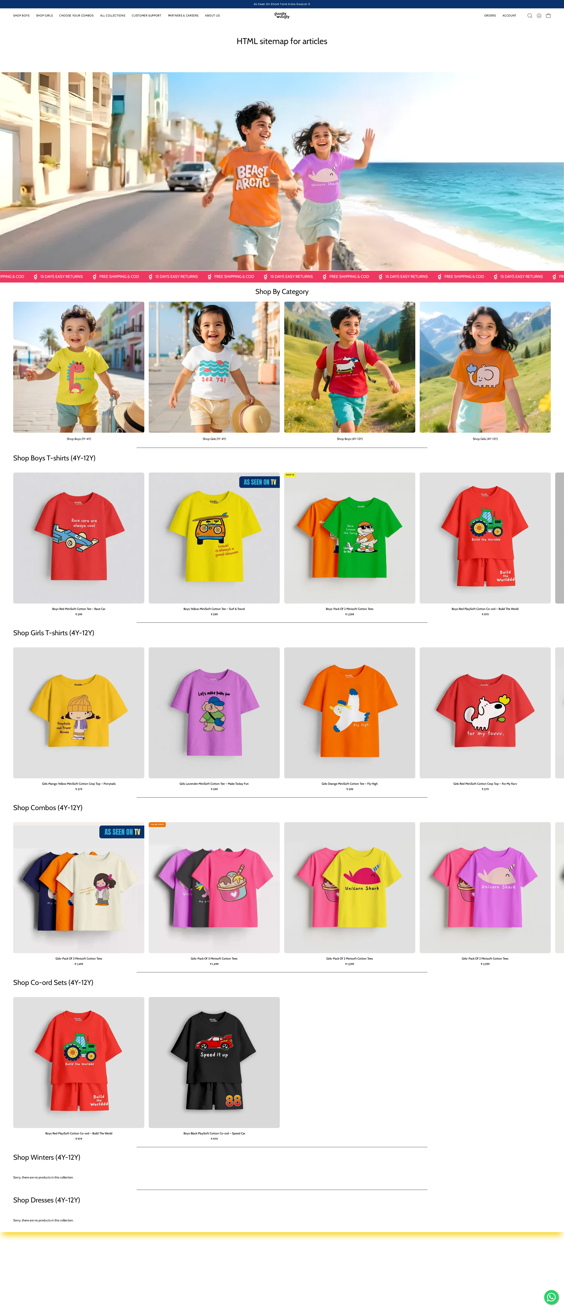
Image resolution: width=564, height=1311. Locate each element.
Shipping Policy (488, 1264)
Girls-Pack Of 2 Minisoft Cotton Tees (349, 958)
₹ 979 (485, 614)
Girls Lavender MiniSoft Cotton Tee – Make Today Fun (214, 783)
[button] (76, 15)
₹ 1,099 (349, 614)
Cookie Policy (486, 1257)
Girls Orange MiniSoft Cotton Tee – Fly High (350, 783)
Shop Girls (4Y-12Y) (190, 1270)
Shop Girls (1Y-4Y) (189, 1257)
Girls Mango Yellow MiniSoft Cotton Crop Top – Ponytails (79, 783)
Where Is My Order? (299, 1270)
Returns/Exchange (298, 1264)
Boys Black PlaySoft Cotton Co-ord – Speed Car (214, 1133)
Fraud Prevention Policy (493, 1277)
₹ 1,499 (78, 964)
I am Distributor (406, 1257)
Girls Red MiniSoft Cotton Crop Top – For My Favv (485, 783)
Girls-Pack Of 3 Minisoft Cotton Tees (79, 958)
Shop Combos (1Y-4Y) (192, 1277)
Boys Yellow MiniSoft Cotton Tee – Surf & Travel (214, 609)
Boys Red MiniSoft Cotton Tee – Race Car (78, 609)
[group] (282, 4)
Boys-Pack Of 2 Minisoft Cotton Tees (349, 609)
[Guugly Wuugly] (282, 15)
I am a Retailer (405, 1251)
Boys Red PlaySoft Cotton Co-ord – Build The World (485, 609)
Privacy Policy (487, 1251)
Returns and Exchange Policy (497, 1283)
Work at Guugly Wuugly (411, 1264)
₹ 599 (78, 614)
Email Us (292, 1251)
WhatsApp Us (295, 1257)
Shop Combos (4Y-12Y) (193, 1283)
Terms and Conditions (492, 1270)
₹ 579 (78, 789)
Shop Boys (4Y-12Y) (190, 1264)
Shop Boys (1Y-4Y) (189, 1251)
